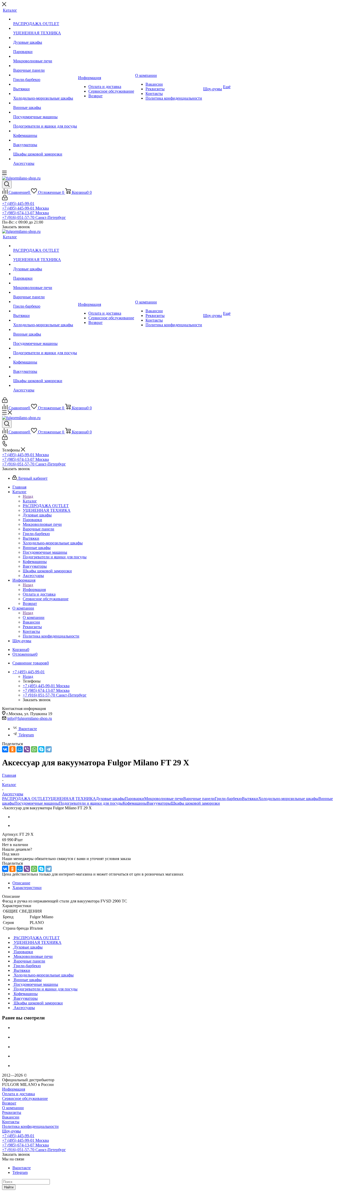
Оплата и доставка (18, 1094)
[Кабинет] (4, 199)
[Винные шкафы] (45, 103)
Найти (8, 1187)
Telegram (26, 735)
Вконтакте (28, 729)
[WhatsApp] (34, 749)
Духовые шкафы (110, 798)
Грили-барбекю (228, 798)
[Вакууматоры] (45, 140)
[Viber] (27, 749)
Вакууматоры (159, 803)
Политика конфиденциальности (30, 1126)
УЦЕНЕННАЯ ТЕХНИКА (72, 798)
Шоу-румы (11, 1131)
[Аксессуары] (45, 159)
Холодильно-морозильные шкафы (288, 798)
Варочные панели (199, 798)
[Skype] (41, 749)
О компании (33, 617)
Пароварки (134, 798)
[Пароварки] (45, 47)
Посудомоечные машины (36, 803)
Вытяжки (250, 798)
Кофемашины (135, 803)
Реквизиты (11, 1112)
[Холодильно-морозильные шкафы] (45, 93)
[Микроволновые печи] (45, 56)
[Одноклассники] (12, 749)
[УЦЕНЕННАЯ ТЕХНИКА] (45, 28)
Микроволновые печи (163, 798)
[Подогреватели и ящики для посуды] (45, 121)
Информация (34, 589)
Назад (28, 496)
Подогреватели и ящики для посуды (91, 803)
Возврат (9, 1103)
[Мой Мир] (20, 749)
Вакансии (10, 1117)
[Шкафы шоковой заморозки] (45, 149)
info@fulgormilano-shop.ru (29, 718)
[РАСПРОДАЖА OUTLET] (45, 19)
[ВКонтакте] (5, 749)
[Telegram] (48, 749)
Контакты (10, 1122)
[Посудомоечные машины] (45, 112)
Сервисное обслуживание (25, 1098)
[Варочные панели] (45, 65)
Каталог (30, 501)
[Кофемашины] (45, 131)
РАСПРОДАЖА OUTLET (25, 798)
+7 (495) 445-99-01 (18, 203)
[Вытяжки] (45, 84)
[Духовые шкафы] (45, 37)
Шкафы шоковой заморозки (195, 803)
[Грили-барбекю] (45, 75)
